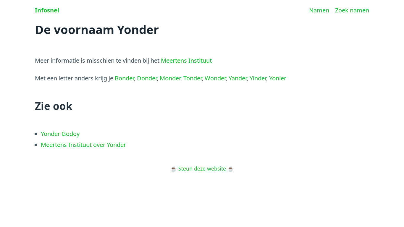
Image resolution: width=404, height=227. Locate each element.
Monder (170, 78)
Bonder (124, 78)
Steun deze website (202, 168)
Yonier (277, 78)
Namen (319, 10)
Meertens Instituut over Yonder (83, 145)
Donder (147, 78)
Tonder (192, 78)
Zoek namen (352, 10)
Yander (238, 78)
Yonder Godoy (60, 134)
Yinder (258, 78)
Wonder (215, 78)
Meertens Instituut (186, 60)
